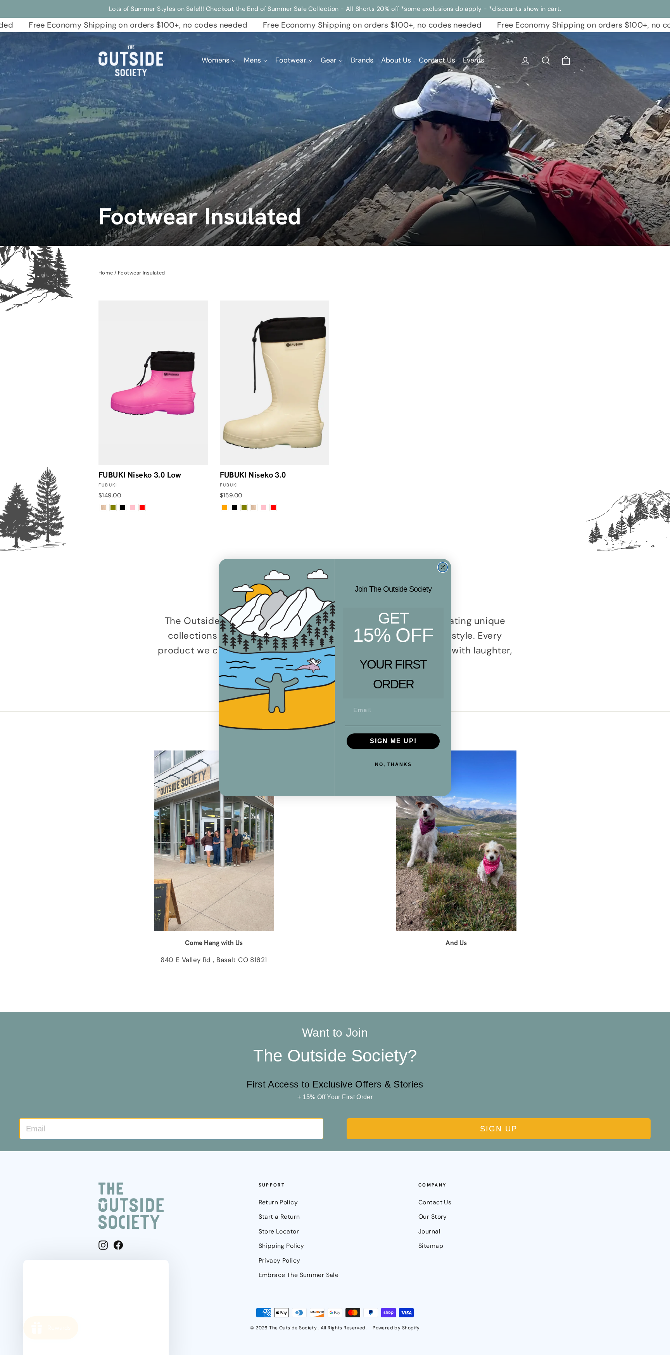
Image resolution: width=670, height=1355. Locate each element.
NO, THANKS (393, 764)
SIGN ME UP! (393, 741)
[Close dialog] (442, 567)
